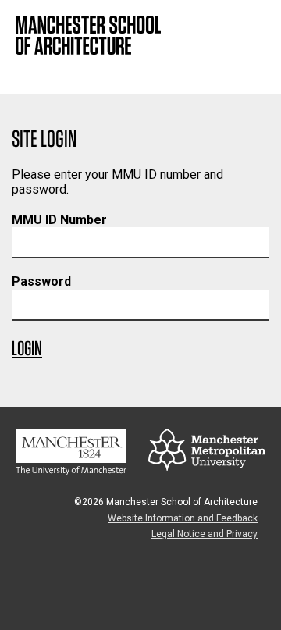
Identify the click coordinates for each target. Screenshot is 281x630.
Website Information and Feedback (183, 518)
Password (41, 281)
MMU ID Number (59, 219)
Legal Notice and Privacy (204, 534)
